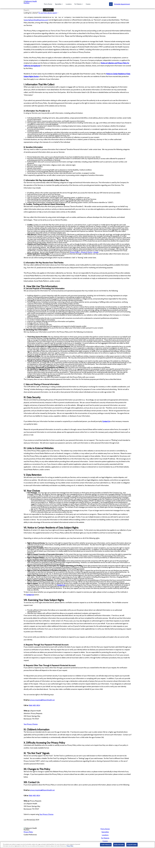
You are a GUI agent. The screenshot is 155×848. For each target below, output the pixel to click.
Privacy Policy (28, 832)
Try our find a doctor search (47, 13)
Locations (69, 4)
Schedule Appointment (122, 4)
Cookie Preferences (106, 844)
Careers (88, 4)
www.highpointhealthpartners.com (36, 20)
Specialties (58, 4)
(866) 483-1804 (34, 705)
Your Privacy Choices (31, 724)
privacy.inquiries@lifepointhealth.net (42, 700)
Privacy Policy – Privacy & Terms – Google (84, 252)
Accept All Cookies (132, 844)
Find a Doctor (48, 4)
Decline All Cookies (119, 844)
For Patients (78, 4)
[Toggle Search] (111, 4)
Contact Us (106, 421)
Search (48, 10)
